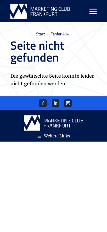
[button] (10, 221)
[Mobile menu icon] (90, 11)
